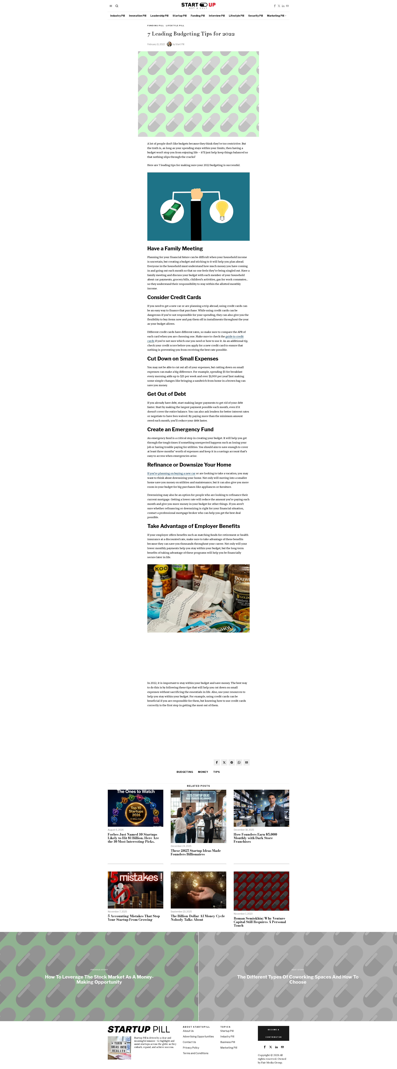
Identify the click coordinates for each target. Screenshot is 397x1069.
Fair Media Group (271, 1062)
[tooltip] (275, 6)
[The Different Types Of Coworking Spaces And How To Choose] (298, 976)
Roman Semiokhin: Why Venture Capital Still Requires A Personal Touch (260, 922)
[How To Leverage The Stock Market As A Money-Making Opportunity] (99, 976)
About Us (188, 1030)
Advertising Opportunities (198, 1036)
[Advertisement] (198, 659)
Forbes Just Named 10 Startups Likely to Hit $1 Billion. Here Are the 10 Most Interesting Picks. (133, 838)
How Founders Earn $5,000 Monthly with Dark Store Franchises (255, 838)
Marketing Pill (228, 1047)
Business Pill (227, 1042)
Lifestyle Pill (175, 25)
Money (203, 771)
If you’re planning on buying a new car (171, 473)
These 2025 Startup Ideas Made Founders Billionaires (196, 852)
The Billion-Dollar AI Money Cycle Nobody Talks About (198, 917)
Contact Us (189, 1042)
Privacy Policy (191, 1047)
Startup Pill (227, 1030)
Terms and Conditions (195, 1053)
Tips (216, 771)
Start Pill (180, 44)
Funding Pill (155, 25)
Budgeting (185, 771)
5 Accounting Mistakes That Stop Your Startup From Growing (134, 917)
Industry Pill (227, 1036)
